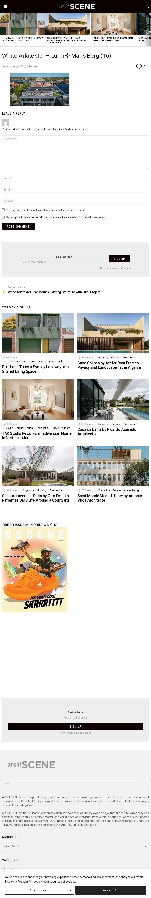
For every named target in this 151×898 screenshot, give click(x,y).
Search (145, 784)
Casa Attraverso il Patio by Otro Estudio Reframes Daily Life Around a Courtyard (35, 498)
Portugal (116, 357)
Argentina (28, 490)
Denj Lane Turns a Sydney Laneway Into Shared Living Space (22, 39)
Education (104, 490)
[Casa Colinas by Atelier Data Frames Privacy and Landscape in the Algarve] (67, 24)
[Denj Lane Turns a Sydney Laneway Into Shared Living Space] (22, 24)
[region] (75, 883)
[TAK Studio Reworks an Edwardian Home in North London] (113, 24)
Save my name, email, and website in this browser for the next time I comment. (46, 210)
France (117, 490)
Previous (2, 29)
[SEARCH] (147, 6)
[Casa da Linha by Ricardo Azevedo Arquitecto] (113, 399)
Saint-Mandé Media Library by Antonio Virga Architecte (109, 498)
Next (149, 29)
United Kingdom (61, 427)
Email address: (64, 256)
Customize (38, 890)
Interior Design (37, 361)
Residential (55, 361)
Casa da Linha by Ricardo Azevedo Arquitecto (106, 431)
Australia (9, 361)
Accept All (111, 890)
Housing (21, 361)
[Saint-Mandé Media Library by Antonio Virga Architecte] (113, 466)
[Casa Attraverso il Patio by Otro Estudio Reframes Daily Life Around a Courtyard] (38, 466)
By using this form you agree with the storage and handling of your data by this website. (56, 217)
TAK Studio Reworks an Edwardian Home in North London (113, 39)
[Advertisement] (75, 657)
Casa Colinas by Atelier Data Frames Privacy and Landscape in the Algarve (66, 40)
